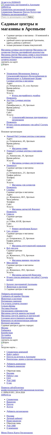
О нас (9, 383)
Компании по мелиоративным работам (19, 320)
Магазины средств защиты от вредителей (20, 315)
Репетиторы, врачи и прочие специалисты (26, 359)
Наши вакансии (14, 421)
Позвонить (12, 98)
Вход (25, 14)
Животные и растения (17, 287)
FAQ (9, 378)
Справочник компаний (17, 352)
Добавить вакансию (16, 366)
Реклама (25, 296)
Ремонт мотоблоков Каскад (24, 228)
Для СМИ (11, 380)
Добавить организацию (12, 14)
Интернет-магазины (10, 323)
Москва (4, 328)
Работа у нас (12, 375)
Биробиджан (7, 333)
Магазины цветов (9, 54)
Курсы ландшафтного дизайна (26, 95)
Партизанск (6, 337)
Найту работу (13, 354)
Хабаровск (6, 330)
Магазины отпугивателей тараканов (29, 246)
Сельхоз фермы (8, 306)
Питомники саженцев (21, 57)
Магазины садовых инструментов (17, 50)
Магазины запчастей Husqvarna (26, 275)
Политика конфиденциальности (12, 388)
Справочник (7, 12)
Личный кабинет (14, 418)
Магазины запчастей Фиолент (26, 209)
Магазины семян (19, 148)
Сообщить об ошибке (11, 296)
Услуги (33, 12)
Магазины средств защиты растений (18, 313)
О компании (12, 428)
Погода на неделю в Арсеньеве (21, 357)
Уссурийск (6, 335)
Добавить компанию (16, 364)
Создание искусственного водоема (17, 318)
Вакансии (17, 12)
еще (39, 12)
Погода (26, 12)
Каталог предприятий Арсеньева (22, 284)
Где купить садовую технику (14, 303)
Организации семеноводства (14, 311)
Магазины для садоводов (23, 185)
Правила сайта (8, 387)
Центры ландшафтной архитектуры (27, 52)
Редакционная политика (32, 390)
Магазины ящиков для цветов (26, 260)
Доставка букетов (9, 308)
